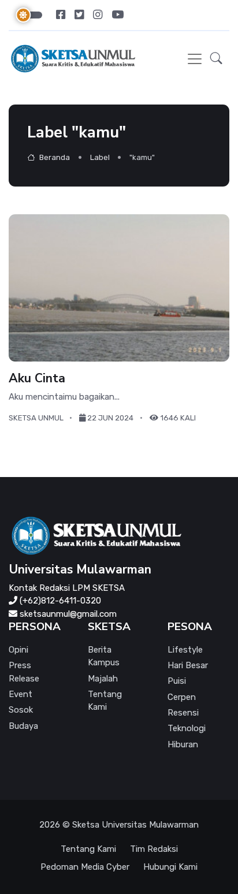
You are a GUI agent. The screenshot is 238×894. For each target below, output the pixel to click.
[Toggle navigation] (194, 59)
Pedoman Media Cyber (84, 867)
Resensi (183, 712)
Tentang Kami (105, 701)
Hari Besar (188, 665)
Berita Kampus (104, 656)
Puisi (177, 681)
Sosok (21, 710)
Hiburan (183, 744)
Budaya (23, 726)
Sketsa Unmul (36, 418)
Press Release (24, 672)
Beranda (54, 157)
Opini (18, 650)
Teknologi (187, 728)
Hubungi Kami (170, 867)
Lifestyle (185, 650)
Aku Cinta (37, 378)
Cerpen (182, 697)
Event (20, 694)
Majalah (103, 678)
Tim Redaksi (154, 849)
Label (100, 157)
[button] (216, 58)
